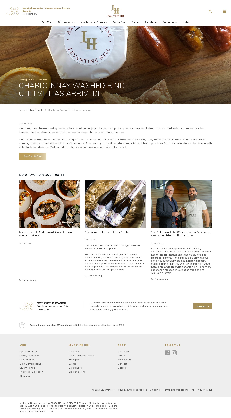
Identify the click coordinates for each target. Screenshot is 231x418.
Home (22, 110)
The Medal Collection (31, 371)
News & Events (36, 110)
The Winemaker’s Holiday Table (107, 232)
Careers (122, 367)
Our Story (74, 351)
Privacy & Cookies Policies (132, 389)
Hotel (186, 22)
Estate (121, 355)
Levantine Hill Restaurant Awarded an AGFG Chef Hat (45, 233)
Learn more (203, 306)
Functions (151, 22)
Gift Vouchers (66, 22)
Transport (74, 359)
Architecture (124, 359)
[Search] (210, 11)
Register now (30, 13)
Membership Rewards (93, 22)
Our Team (123, 351)
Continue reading (27, 280)
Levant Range (27, 367)
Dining (136, 22)
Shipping (25, 376)
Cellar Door (119, 22)
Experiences (170, 22)
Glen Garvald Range (31, 363)
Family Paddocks (29, 355)
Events (72, 363)
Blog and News (77, 371)
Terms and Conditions (175, 389)
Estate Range (27, 359)
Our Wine (46, 22)
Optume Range (28, 351)
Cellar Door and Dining (81, 355)
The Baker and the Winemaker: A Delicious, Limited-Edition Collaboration (180, 233)
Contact (122, 363)
